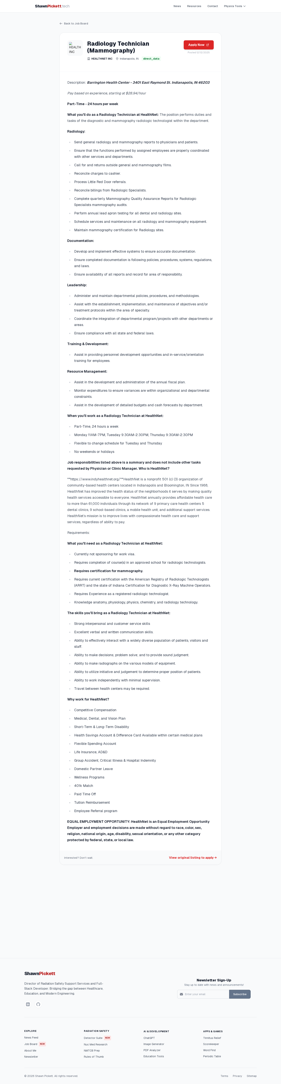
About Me (30, 1050)
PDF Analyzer (152, 1050)
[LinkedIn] (28, 1004)
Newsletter (31, 1056)
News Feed (31, 1037)
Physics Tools (233, 6)
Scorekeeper (211, 1044)
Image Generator (154, 1044)
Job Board (34, 1044)
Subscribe (240, 994)
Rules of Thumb (94, 1056)
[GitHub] (38, 1004)
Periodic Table (212, 1056)
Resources (194, 6)
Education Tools (154, 1056)
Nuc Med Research (95, 1044)
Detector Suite (97, 1037)
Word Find (209, 1050)
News (177, 6)
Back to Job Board (76, 23)
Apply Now (196, 45)
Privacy (237, 1076)
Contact (212, 6)
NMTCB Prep (92, 1050)
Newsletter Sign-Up (214, 980)
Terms (224, 1076)
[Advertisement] (140, 913)
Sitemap (252, 1076)
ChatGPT (149, 1037)
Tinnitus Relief (212, 1037)
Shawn (52, 6)
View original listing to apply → (193, 857)
